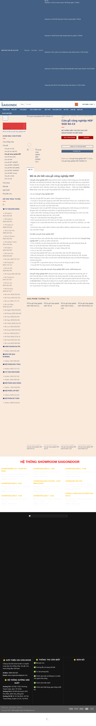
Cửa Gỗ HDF (8, 159)
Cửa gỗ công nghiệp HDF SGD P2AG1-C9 (85, 447)
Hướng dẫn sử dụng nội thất (45, 667)
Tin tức (66, 109)
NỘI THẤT (6, 190)
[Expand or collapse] (4, 124)
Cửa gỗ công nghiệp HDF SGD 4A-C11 (34, 447)
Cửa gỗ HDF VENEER (11, 162)
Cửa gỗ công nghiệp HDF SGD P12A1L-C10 (68, 447)
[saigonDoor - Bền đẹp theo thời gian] (9, 104)
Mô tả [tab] (30, 169)
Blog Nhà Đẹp (7, 113)
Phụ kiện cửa (57, 109)
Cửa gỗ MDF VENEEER (12, 170)
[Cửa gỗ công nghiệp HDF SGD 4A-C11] (34, 372)
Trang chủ (6, 109)
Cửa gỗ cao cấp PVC (11, 151)
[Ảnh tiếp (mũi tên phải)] (7, 722)
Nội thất (48, 109)
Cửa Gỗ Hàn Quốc (10, 157)
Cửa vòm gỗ (8, 178)
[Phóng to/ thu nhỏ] (7, 715)
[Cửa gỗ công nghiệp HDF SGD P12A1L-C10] (68, 372)
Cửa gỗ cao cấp (9, 148)
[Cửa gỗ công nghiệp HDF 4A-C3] (51, 372)
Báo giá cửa (40, 663)
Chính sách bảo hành (43, 683)
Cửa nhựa (23, 109)
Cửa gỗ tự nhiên (9, 176)
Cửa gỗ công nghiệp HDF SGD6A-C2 (74, 161)
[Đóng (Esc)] (2, 715)
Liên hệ (41, 50)
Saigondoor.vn (30, 710)
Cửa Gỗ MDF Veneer (11, 173)
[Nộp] (76, 104)
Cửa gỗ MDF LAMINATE (12, 165)
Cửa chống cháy (36, 109)
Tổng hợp (26, 50)
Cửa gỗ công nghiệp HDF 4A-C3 (51, 447)
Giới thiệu (34, 50)
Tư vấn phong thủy (42, 671)
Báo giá (80, 109)
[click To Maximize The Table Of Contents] (5, 117)
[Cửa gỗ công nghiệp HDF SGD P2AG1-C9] (85, 372)
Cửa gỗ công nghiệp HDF (13, 154)
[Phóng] (29, 145)
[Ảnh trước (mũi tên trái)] (2, 722)
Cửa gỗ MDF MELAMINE (12, 167)
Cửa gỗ (14, 109)
